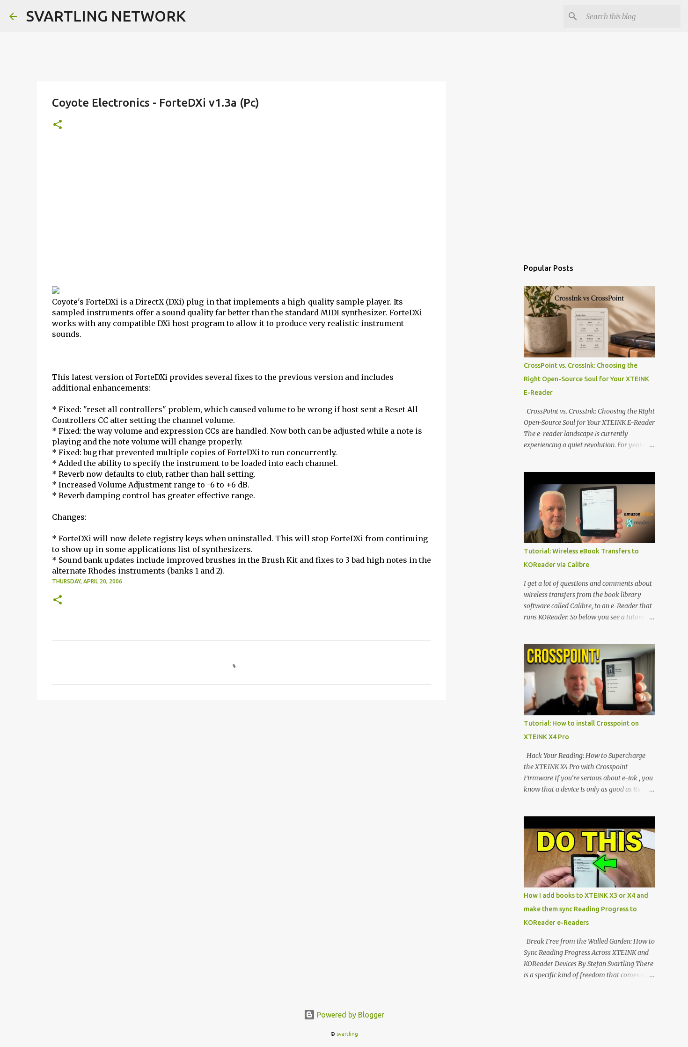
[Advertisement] (241, 215)
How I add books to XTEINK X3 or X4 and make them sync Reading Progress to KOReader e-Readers (586, 909)
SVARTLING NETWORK (106, 15)
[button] (57, 125)
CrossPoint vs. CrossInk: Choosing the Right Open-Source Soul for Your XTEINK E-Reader (586, 379)
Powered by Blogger (349, 1015)
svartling (347, 1034)
